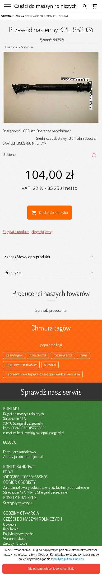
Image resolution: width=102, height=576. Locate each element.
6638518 (9, 442)
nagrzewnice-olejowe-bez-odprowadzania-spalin (43, 374)
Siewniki (27, 47)
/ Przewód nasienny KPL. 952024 (46, 16)
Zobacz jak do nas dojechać (23, 456)
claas (84, 355)
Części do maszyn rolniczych (45, 6)
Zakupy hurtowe (15, 543)
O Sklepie (9, 524)
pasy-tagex (14, 355)
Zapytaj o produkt (16, 231)
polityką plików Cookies (68, 559)
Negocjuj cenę (42, 231)
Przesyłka (13, 272)
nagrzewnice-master (21, 364)
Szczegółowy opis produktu (28, 256)
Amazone (11, 47)
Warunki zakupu (15, 538)
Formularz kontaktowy (19, 451)
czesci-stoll (38, 355)
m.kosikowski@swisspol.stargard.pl (38, 432)
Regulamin (11, 529)
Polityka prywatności (18, 533)
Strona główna (12, 16)
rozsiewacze (63, 355)
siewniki (50, 364)
